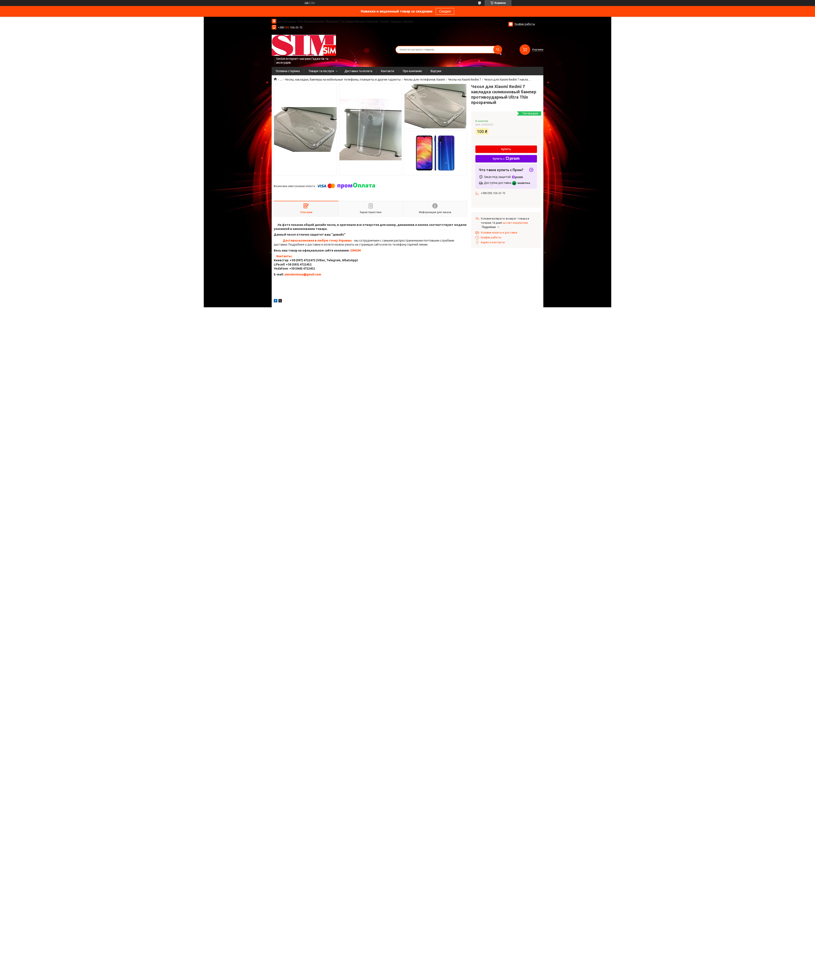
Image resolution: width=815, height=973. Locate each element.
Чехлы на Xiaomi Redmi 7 (464, 79)
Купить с (499, 158)
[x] (280, 301)
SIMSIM (355, 250)
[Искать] (497, 49)
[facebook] (275, 301)
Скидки (445, 11)
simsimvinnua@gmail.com (302, 274)
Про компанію (412, 71)
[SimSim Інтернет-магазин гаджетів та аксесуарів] (304, 45)
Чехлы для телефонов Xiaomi (424, 79)
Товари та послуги (321, 71)
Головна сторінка (288, 71)
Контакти (387, 71)
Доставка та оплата (358, 71)
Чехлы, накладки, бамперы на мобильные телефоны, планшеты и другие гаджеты (343, 79)
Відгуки (436, 71)
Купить (506, 149)
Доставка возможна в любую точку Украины (317, 240)
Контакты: (284, 256)
